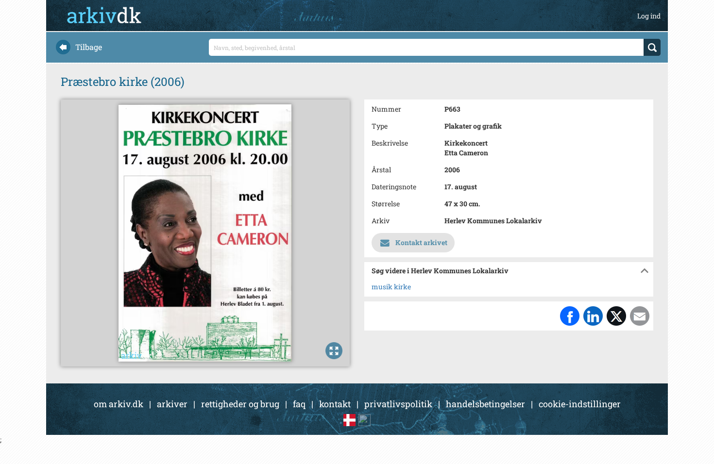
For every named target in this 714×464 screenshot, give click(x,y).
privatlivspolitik (398, 404)
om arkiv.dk (118, 404)
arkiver (172, 404)
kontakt (335, 404)
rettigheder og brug (240, 404)
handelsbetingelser (485, 404)
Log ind (649, 15)
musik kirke (391, 286)
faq (299, 404)
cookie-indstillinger (580, 404)
